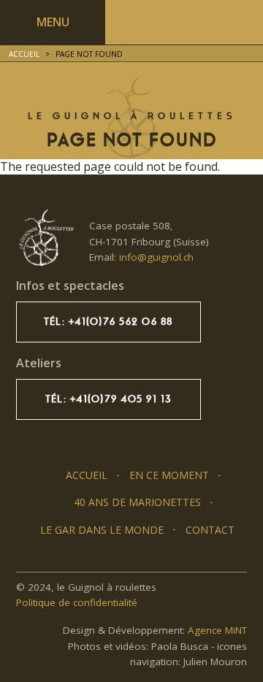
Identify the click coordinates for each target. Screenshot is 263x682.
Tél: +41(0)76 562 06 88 (108, 321)
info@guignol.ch (156, 257)
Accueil (24, 54)
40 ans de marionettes (137, 502)
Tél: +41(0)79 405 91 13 (108, 399)
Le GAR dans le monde (102, 530)
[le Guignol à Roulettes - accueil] (45, 238)
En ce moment (169, 475)
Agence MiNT (217, 630)
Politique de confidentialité (76, 602)
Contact (210, 530)
